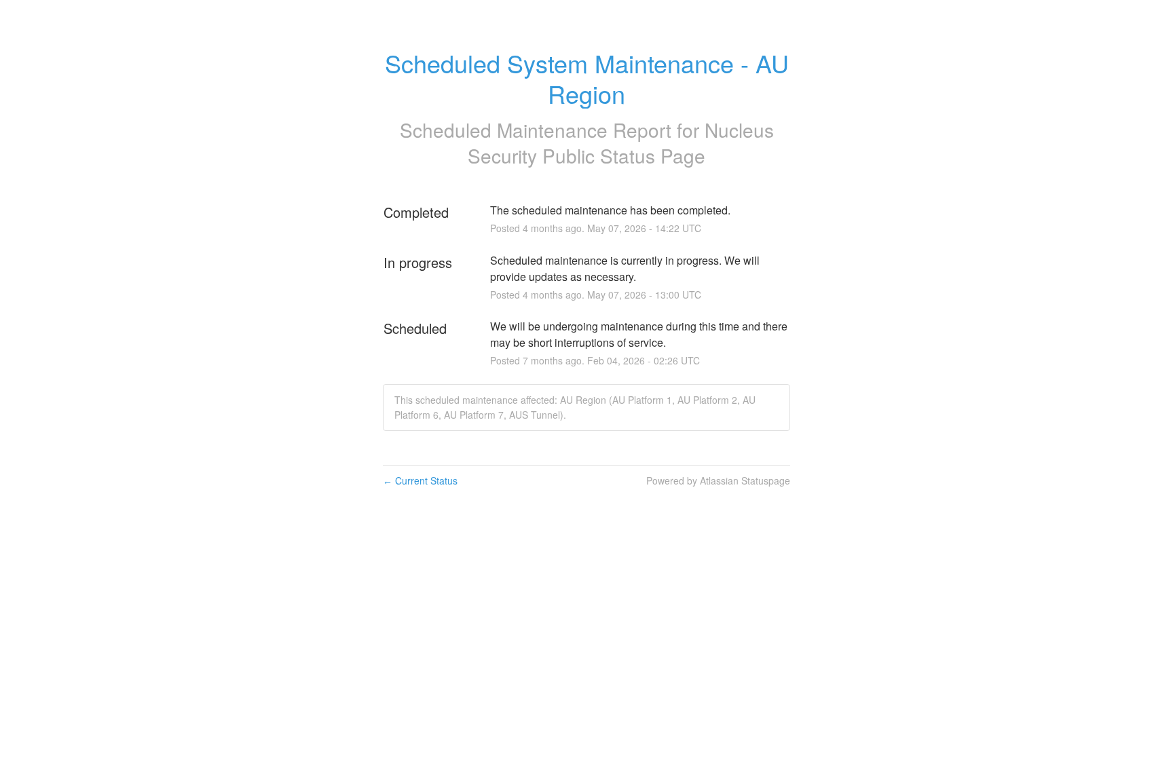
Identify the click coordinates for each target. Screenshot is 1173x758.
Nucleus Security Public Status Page (621, 142)
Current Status (420, 480)
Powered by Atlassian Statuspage (718, 480)
